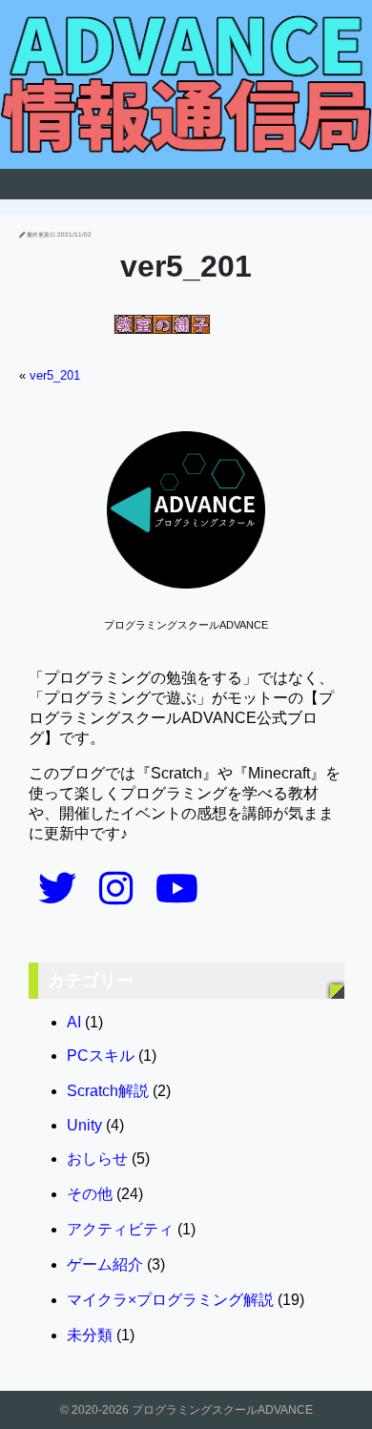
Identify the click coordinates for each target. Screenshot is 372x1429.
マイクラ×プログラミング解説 (170, 1300)
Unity (84, 1125)
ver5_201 (55, 375)
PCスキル (100, 1055)
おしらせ (97, 1158)
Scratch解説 (108, 1091)
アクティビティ (120, 1229)
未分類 (90, 1335)
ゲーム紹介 (105, 1264)
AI (74, 1022)
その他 (90, 1194)
